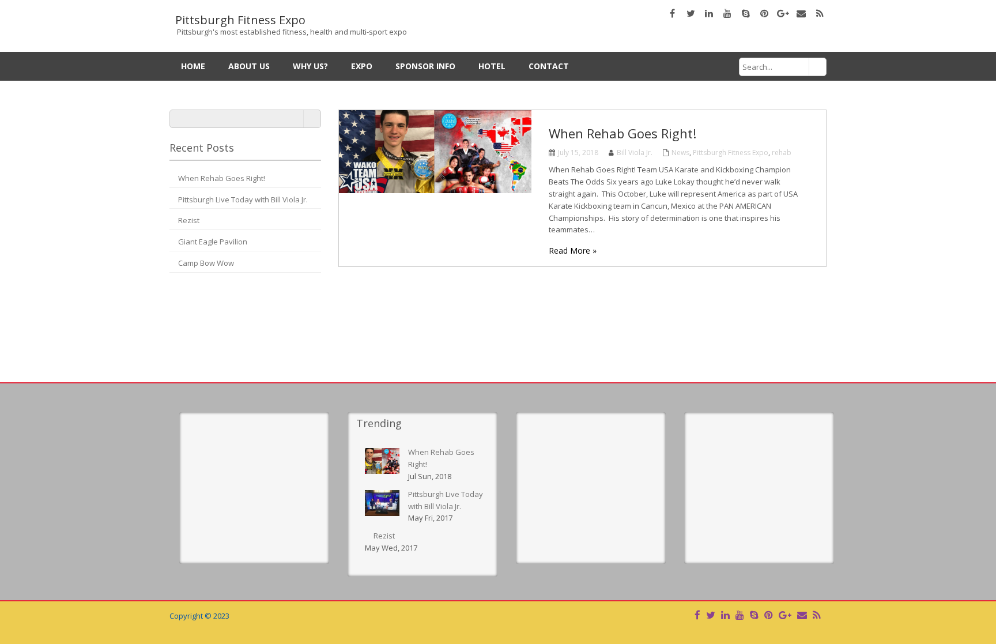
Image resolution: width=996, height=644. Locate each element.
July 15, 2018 (578, 152)
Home (193, 66)
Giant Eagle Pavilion (212, 241)
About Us (249, 66)
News (680, 152)
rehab (781, 152)
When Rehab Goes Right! (221, 178)
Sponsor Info (425, 66)
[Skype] (754, 615)
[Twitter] (710, 615)
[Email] (802, 615)
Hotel (491, 66)
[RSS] (816, 615)
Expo (361, 66)
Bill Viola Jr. (634, 152)
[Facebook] (697, 615)
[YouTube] (739, 615)
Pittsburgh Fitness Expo (730, 152)
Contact (549, 66)
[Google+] (785, 615)
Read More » (573, 250)
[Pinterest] (768, 615)
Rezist (188, 220)
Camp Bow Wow (206, 263)
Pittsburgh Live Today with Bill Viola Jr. (243, 199)
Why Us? (310, 66)
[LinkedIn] (725, 615)
